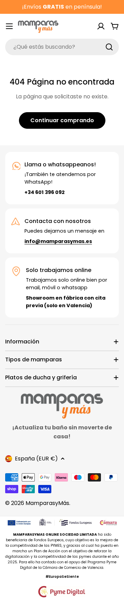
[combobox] (62, 47)
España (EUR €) (36, 459)
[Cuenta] (101, 26)
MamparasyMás (47, 503)
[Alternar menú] (9, 26)
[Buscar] (109, 47)
